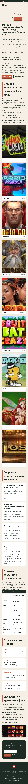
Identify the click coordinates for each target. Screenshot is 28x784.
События (7, 8)
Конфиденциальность (17, 778)
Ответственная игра (14, 780)
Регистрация (18, 18)
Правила (7, 778)
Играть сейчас (7, 76)
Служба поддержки (8, 14)
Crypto (12, 8)
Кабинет (9, 18)
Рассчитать (7, 755)
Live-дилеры (19, 14)
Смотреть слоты (19, 76)
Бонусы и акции (19, 8)
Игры (24, 14)
